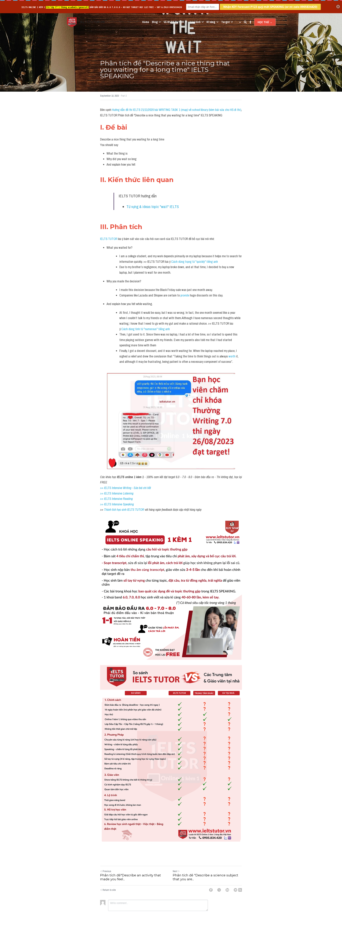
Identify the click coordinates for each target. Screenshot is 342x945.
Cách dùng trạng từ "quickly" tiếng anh (194, 261)
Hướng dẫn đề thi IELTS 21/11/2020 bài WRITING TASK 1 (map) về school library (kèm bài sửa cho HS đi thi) (176, 109)
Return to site (109, 890)
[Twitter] (219, 890)
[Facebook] (211, 890)
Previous (107, 871)
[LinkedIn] (227, 890)
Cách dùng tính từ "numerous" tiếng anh (145, 329)
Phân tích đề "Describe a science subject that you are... (205, 877)
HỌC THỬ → (265, 22)
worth (232, 356)
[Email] (235, 890)
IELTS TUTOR (108, 239)
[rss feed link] (240, 890)
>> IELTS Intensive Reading (116, 498)
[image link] (71, 21)
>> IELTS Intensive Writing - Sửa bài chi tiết (125, 488)
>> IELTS (106, 504)
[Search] (245, 22)
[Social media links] (250, 22)
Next (175, 871)
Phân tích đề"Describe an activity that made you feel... (130, 877)
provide (185, 295)
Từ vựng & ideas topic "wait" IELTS (152, 206)
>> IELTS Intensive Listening (116, 493)
